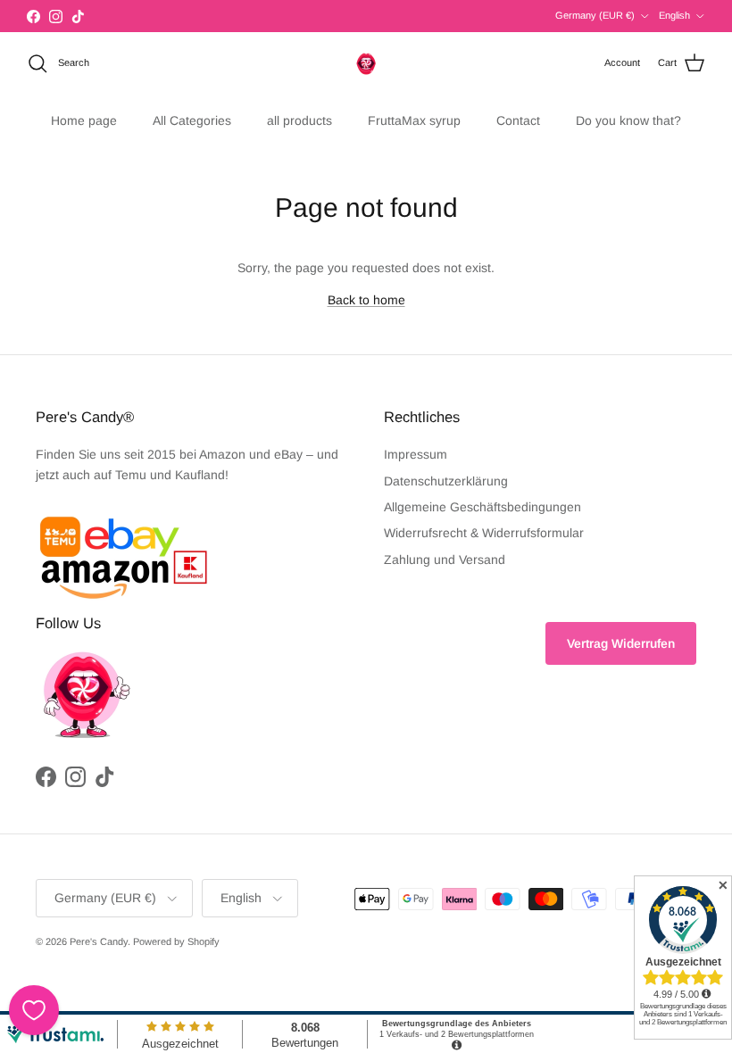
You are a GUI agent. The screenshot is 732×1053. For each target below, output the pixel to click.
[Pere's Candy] (366, 63)
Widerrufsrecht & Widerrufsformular (484, 533)
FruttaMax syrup (414, 120)
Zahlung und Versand (444, 559)
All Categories (192, 120)
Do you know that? (628, 120)
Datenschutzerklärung (446, 481)
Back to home (366, 300)
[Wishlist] (34, 1010)
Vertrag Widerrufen (621, 643)
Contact (518, 120)
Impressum (415, 454)
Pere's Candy (99, 941)
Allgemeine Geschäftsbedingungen (482, 507)
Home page (84, 120)
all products (299, 120)
